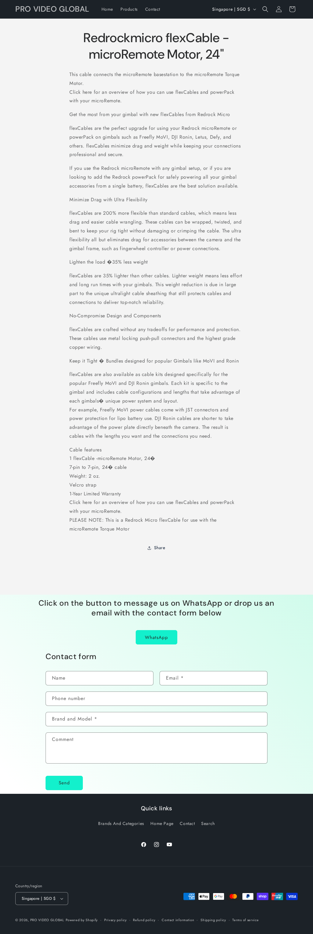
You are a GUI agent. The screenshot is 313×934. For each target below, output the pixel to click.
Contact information (178, 920)
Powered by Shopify (82, 920)
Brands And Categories (121, 823)
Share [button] (159, 548)
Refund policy (144, 920)
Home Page (161, 823)
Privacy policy (115, 920)
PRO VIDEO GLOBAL (47, 920)
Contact (187, 823)
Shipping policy (213, 920)
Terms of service (245, 920)
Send (64, 782)
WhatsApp (156, 637)
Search (208, 823)
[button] (265, 9)
